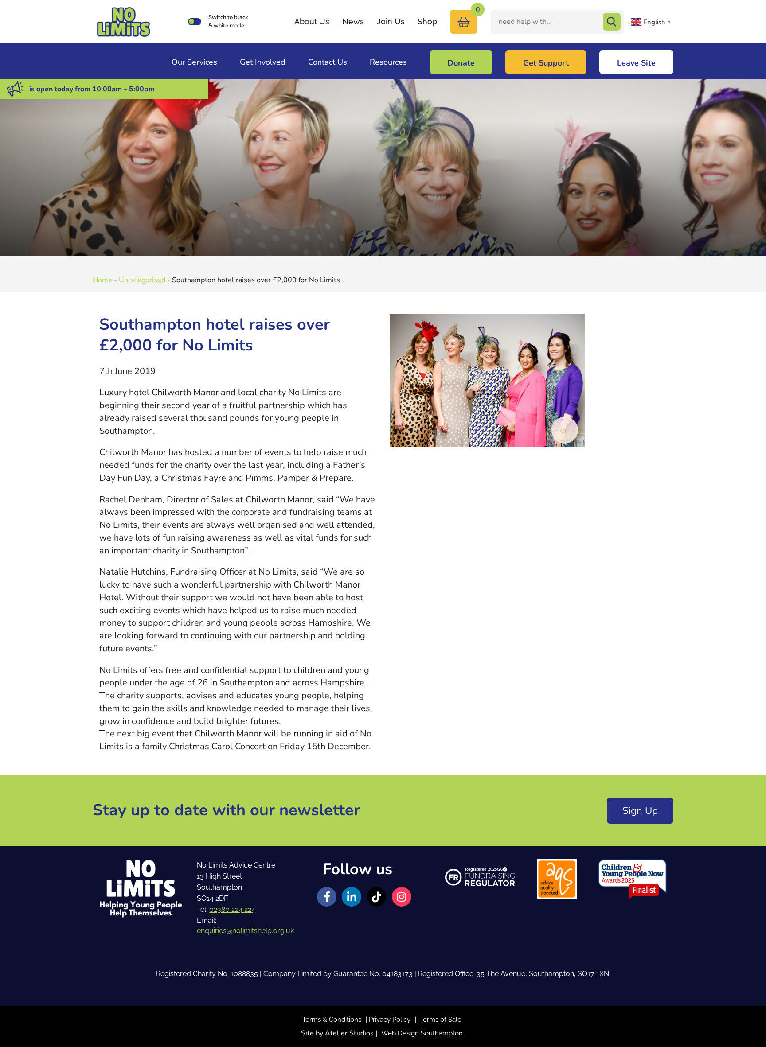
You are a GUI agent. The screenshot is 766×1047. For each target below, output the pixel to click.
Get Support (546, 63)
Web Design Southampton (422, 1033)
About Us (311, 21)
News (353, 21)
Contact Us (327, 62)
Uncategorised (142, 280)
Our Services (194, 62)
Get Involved (262, 62)
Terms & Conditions (331, 1020)
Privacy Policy (389, 1020)
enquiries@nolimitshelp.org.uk (245, 930)
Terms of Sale (440, 1020)
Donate (461, 63)
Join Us (391, 21)
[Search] (612, 22)
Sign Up (640, 810)
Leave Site (636, 63)
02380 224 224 (232, 909)
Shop (427, 21)
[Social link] (326, 897)
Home (102, 280)
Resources (388, 62)
